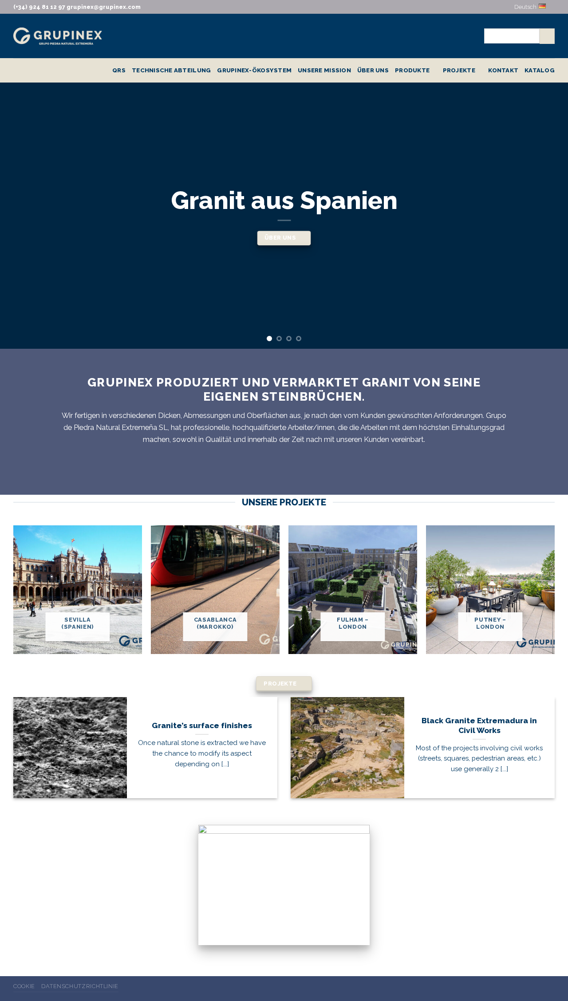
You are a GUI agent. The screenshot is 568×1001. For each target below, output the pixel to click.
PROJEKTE (459, 70)
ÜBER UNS (373, 70)
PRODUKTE (412, 70)
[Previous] (23, 215)
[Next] (545, 215)
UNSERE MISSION (324, 70)
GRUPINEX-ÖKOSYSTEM (254, 70)
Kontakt (503, 70)
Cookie (24, 986)
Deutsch (525, 6)
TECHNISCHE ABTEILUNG (171, 70)
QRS (119, 70)
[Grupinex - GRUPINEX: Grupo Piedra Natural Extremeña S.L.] (57, 36)
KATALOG (540, 70)
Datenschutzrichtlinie (79, 986)
